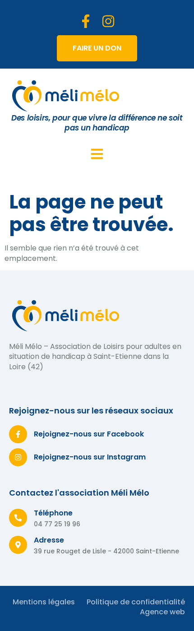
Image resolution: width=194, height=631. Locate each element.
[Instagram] (108, 21)
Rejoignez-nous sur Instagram (90, 457)
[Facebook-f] (85, 21)
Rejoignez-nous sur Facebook (89, 434)
